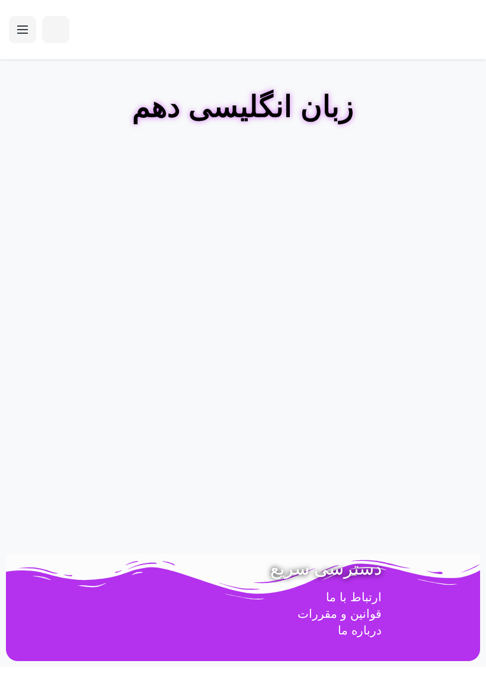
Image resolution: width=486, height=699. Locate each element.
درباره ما (360, 630)
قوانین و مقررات (340, 613)
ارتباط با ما (354, 597)
